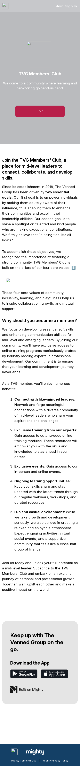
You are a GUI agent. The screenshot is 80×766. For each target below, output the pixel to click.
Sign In (71, 6)
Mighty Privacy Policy (55, 760)
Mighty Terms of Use (24, 760)
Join (60, 6)
